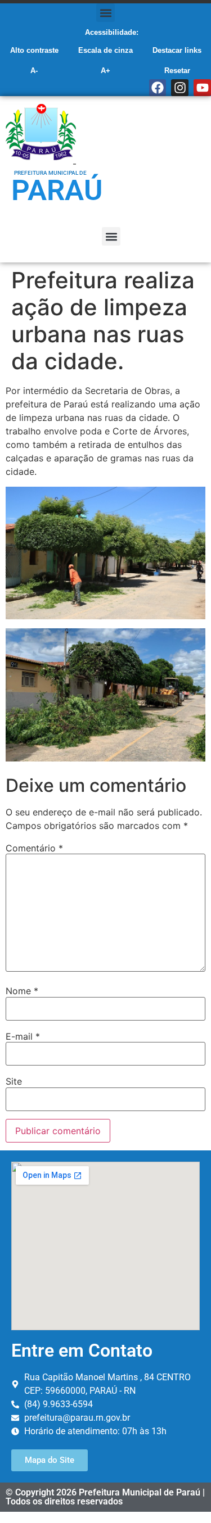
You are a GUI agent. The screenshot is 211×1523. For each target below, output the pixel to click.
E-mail (23, 1036)
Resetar (177, 70)
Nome (22, 990)
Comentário (34, 848)
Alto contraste (34, 50)
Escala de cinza (105, 50)
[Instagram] (179, 88)
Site (14, 1081)
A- (34, 70)
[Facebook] (158, 88)
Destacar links (176, 50)
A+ (105, 70)
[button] (105, 12)
